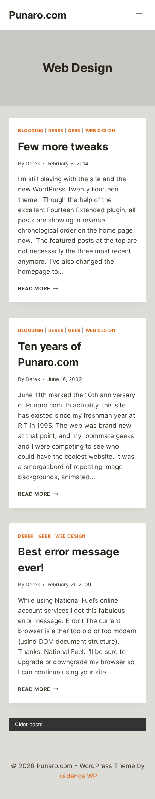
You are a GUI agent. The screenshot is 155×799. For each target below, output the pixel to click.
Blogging (31, 130)
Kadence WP (77, 776)
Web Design (100, 130)
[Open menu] (139, 15)
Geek (74, 130)
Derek (56, 130)
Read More (38, 288)
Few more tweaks (63, 146)
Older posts (29, 724)
